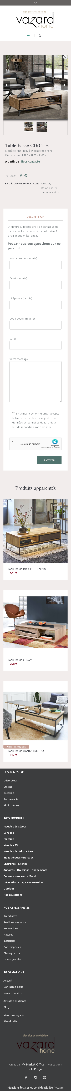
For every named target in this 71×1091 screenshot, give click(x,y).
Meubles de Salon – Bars (18, 851)
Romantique (10, 928)
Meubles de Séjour (14, 826)
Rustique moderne (14, 922)
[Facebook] (25, 1077)
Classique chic (11, 953)
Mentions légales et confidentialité (30, 1087)
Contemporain (12, 947)
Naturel (8, 934)
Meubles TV (10, 845)
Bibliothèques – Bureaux (18, 857)
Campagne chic (12, 959)
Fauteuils (8, 838)
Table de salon (50, 192)
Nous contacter (31, 161)
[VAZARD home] (35, 19)
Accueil (7, 980)
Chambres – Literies (15, 863)
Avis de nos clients (14, 1000)
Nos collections (12, 894)
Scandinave (10, 916)
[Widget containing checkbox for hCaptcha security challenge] (35, 443)
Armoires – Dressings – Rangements (25, 869)
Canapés (8, 832)
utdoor (10, 888)
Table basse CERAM (20, 659)
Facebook (21, 175)
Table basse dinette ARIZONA (26, 750)
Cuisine (7, 786)
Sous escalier (11, 799)
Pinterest (26, 175)
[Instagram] (35, 1077)
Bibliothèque (11, 805)
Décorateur (10, 780)
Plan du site (10, 1021)
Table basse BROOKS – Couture (27, 568)
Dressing (8, 792)
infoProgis (35, 1069)
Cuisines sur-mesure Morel (19, 876)
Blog (6, 1007)
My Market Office (33, 1064)
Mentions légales (13, 1015)
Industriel (9, 940)
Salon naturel (49, 188)
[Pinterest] (44, 1077)
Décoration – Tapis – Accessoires (23, 882)
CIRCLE (45, 183)
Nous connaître (12, 993)
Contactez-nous (13, 986)
